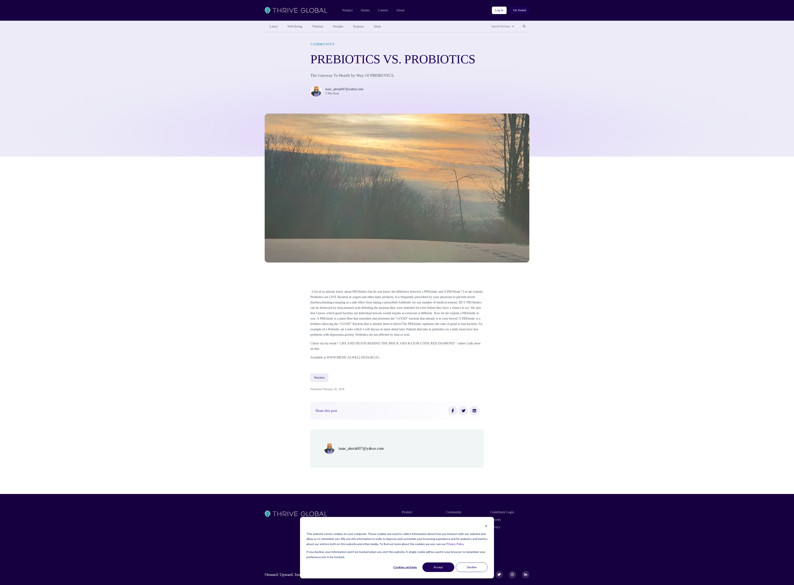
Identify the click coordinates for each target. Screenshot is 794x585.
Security (495, 519)
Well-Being (294, 26)
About (400, 10)
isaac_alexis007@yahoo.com (344, 89)
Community (322, 44)
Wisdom (317, 26)
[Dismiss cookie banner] (486, 526)
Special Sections (500, 26)
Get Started (519, 10)
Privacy (495, 527)
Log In (499, 10)
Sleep (377, 26)
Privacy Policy (455, 544)
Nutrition (319, 377)
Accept (438, 567)
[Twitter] (463, 410)
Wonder (338, 26)
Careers (383, 10)
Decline (472, 567)
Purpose (358, 26)
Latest (273, 26)
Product (347, 10)
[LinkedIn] (474, 410)
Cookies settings (405, 567)
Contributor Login (502, 512)
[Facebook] (452, 410)
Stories (365, 10)
